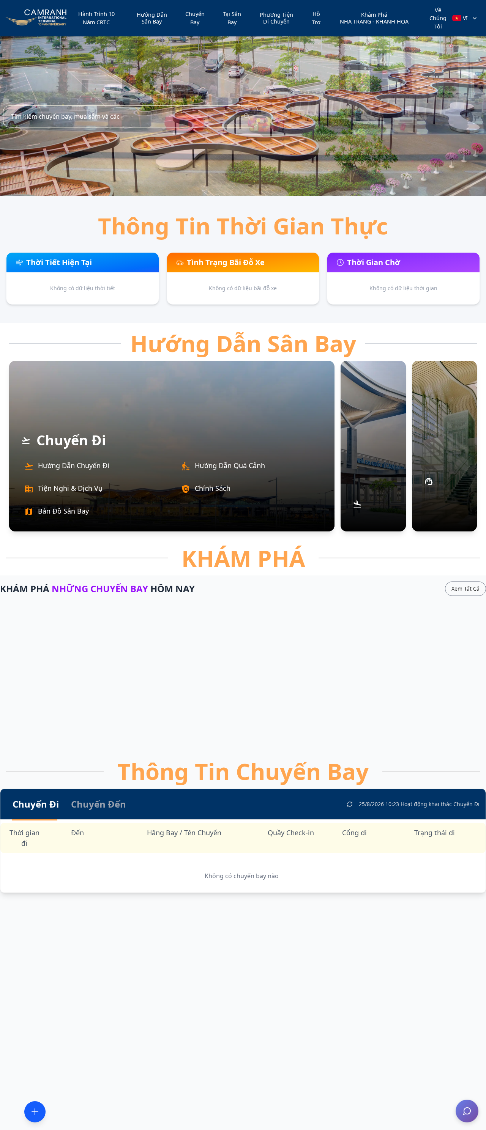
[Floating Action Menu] (35, 1111)
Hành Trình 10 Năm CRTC (96, 18)
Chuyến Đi (36, 804)
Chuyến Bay (195, 18)
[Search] (247, 116)
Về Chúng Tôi (438, 18)
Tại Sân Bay (232, 18)
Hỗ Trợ (316, 18)
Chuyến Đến (98, 804)
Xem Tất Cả (465, 588)
